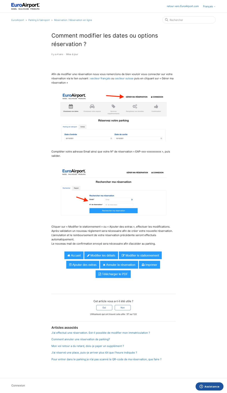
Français (208, 6)
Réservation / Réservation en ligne (73, 20)
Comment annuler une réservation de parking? (80, 339)
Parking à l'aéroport (39, 20)
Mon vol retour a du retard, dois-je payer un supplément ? (87, 346)
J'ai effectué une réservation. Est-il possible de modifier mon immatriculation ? (100, 332)
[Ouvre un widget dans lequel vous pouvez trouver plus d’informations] (209, 386)
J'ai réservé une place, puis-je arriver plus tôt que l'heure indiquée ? (94, 352)
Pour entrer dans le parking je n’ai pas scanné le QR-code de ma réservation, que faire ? (106, 359)
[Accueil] (25, 6)
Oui (104, 307)
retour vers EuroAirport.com (183, 6)
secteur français (100, 78)
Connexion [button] (18, 385)
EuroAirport (17, 20)
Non (123, 307)
